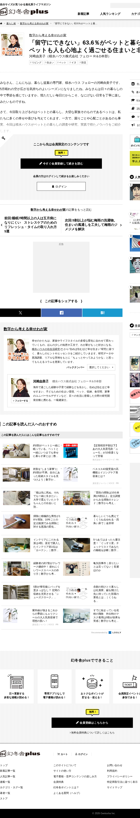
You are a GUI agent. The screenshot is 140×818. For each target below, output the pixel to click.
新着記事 (83, 13)
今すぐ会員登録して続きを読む (63, 163)
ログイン (61, 186)
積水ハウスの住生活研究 (46, 349)
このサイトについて (64, 765)
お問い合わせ (114, 765)
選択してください (99, 367)
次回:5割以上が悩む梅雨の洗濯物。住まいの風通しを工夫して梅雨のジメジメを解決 (91, 224)
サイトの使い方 (62, 770)
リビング (36, 62)
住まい (50, 62)
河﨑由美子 (41, 381)
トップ (4, 765)
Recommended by (99, 632)
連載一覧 (5, 781)
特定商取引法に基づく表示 (122, 781)
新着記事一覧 (7, 770)
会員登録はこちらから (94, 722)
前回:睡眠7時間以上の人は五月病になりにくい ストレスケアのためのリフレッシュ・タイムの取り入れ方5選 (30, 224)
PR (117, 460)
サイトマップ (114, 787)
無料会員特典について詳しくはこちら (93, 732)
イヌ (73, 62)
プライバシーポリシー (120, 776)
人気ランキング (110, 13)
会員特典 (58, 781)
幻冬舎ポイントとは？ (66, 787)
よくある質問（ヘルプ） (67, 793)
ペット (62, 62)
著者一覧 (5, 793)
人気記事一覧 (7, 776)
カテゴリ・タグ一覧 (11, 787)
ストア (4, 798)
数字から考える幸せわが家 (34, 23)
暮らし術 (11, 23)
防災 (83, 62)
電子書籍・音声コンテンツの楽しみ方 (75, 776)
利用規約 (112, 770)
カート (64, 754)
